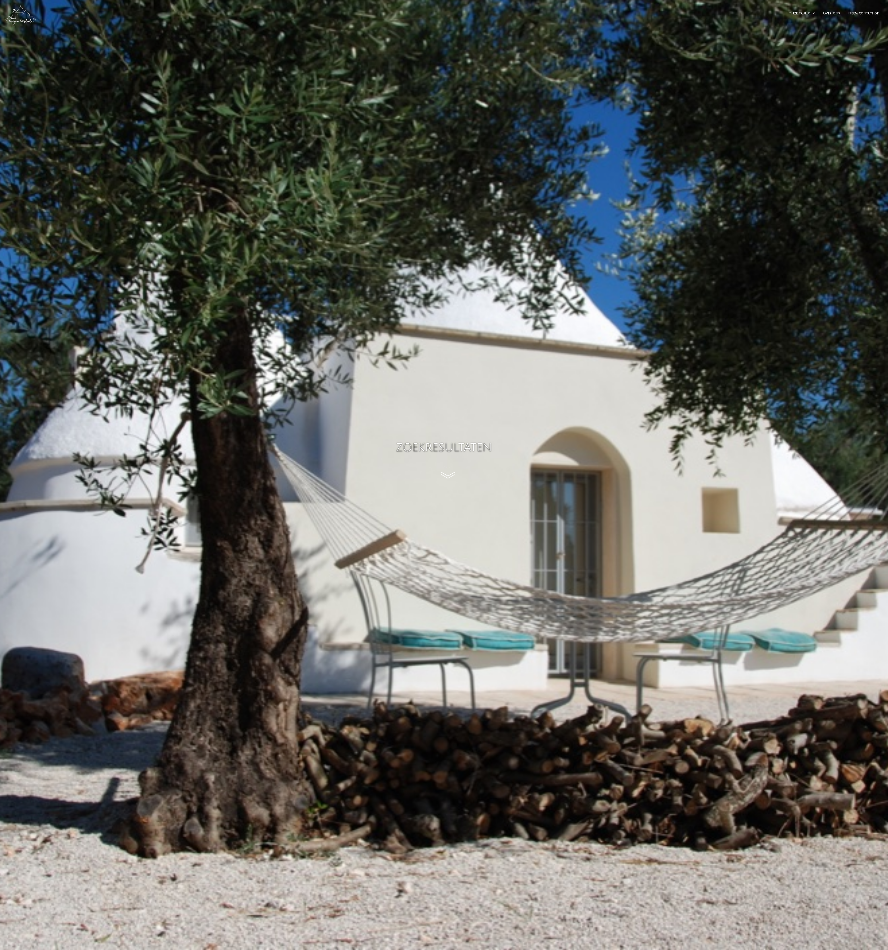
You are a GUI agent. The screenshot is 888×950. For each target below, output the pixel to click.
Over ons (831, 13)
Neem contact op (863, 13)
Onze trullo (800, 13)
